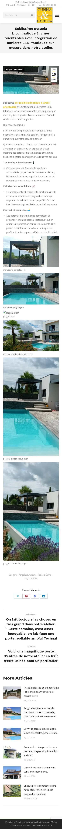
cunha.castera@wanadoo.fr (33, 2)
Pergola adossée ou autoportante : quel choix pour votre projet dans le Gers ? (41, 691)
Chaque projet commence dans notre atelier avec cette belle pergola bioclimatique (40, 789)
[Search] (32, 15)
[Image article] (12, 692)
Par (44, 575)
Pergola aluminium (14, 69)
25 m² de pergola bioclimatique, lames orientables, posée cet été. (41, 730)
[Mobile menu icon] (57, 15)
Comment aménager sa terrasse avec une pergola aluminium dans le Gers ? (41, 751)
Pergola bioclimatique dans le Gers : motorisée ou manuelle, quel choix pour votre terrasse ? (40, 712)
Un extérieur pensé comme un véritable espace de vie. (39, 769)
